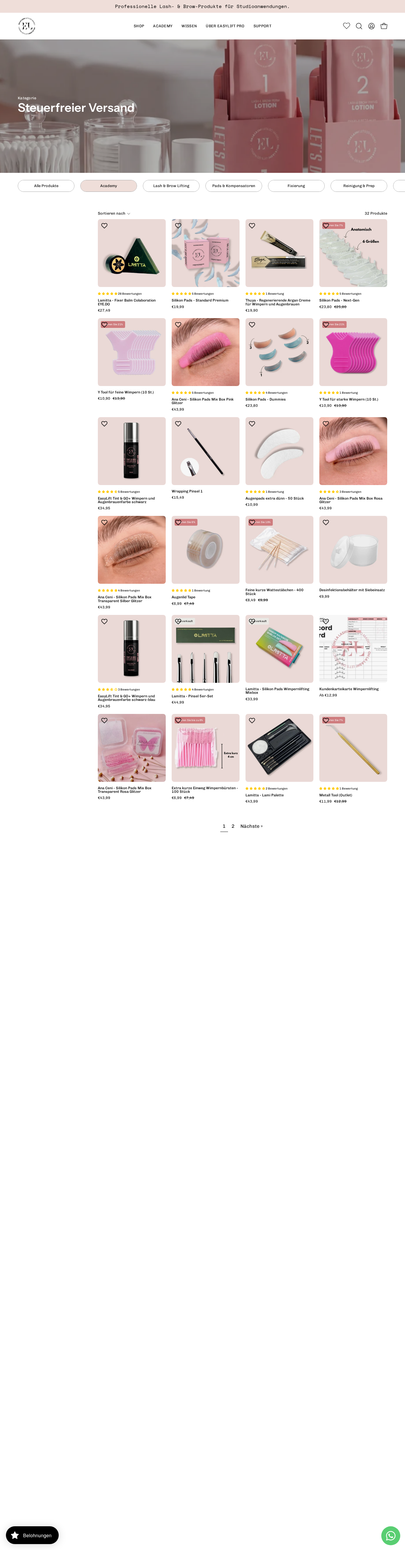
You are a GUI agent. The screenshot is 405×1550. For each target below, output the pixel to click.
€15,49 (178, 497)
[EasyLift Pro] (27, 26)
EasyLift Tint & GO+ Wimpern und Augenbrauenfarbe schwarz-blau (126, 697)
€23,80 (251, 405)
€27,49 (104, 310)
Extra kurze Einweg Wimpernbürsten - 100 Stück (205, 789)
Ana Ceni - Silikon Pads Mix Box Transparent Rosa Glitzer (125, 789)
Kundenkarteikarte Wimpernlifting (349, 689)
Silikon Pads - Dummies (265, 399)
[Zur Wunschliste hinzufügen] (105, 225)
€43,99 (178, 409)
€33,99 (251, 699)
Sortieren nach (111, 213)
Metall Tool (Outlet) (335, 795)
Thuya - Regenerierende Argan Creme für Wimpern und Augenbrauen (277, 302)
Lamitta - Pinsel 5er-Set (192, 696)
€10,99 (251, 504)
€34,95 (104, 508)
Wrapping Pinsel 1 (187, 491)
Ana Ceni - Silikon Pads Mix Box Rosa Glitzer (350, 500)
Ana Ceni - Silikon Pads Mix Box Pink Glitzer (203, 401)
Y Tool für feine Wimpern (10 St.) (126, 392)
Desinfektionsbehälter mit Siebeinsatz (352, 590)
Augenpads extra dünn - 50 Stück (274, 498)
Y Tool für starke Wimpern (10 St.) (348, 399)
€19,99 (178, 307)
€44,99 (178, 702)
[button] (163, 26)
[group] (202, 6)
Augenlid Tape (183, 597)
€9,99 (324, 596)
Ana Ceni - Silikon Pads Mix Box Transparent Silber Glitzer (125, 598)
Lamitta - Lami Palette (264, 795)
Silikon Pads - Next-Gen (339, 300)
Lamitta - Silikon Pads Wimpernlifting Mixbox (277, 690)
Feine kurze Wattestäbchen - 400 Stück (274, 591)
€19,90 (251, 310)
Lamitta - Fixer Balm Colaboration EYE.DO (127, 302)
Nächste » (251, 826)
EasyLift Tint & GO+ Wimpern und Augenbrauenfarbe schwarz (126, 500)
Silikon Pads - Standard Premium (200, 300)
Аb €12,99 (328, 695)
